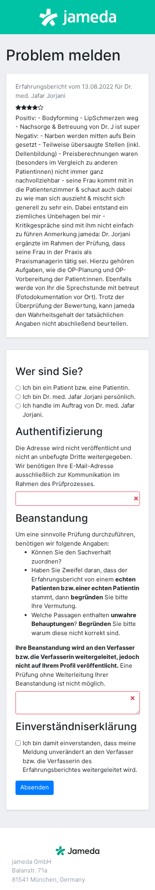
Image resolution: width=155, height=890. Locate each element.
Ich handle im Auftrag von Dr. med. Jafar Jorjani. (79, 410)
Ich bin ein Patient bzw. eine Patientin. (76, 387)
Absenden (34, 787)
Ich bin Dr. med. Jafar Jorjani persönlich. (79, 396)
